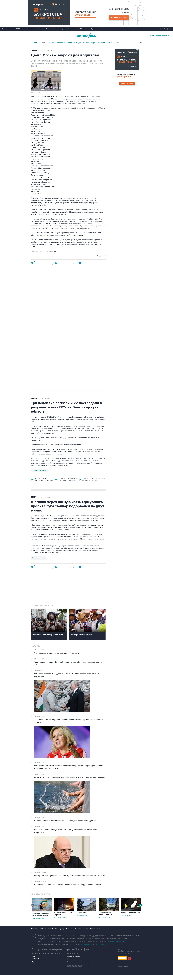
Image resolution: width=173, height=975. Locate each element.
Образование (84, 29)
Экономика (60, 43)
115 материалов (82, 916)
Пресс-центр (59, 929)
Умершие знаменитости (130, 913)
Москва (86, 43)
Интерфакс (86, 35)
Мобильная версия (8, 29)
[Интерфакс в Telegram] (71, 966)
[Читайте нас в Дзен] (68, 966)
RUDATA (69, 960)
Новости (101, 43)
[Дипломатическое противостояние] (109, 910)
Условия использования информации (129, 963)
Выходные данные (123, 965)
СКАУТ (34, 960)
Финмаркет (56, 29)
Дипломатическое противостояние (106, 914)
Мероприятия (95, 29)
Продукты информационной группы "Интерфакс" (61, 949)
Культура (77, 43)
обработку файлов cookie (117, 941)
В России (42, 43)
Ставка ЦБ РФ (82, 913)
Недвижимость (73, 29)
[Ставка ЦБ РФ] (86, 910)
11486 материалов (60, 918)
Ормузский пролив (38, 558)
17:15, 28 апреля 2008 (46, 50)
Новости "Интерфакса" (73, 956)
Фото (118, 43)
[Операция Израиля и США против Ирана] (42, 911)
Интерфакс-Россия (44, 29)
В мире (51, 43)
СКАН (69, 958)
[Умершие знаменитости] (131, 910)
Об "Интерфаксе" (21, 29)
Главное (34, 43)
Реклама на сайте (81, 929)
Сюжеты (110, 43)
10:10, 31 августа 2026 (46, 280)
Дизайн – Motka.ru (123, 966)
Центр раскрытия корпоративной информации (80, 962)
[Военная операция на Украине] (64, 910)
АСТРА (34, 964)
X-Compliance (35, 958)
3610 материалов (38, 919)
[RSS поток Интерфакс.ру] (77, 966)
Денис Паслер (48, 328)
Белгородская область (39, 471)
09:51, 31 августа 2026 (44, 497)
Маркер (34, 962)
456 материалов (126, 916)
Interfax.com (33, 29)
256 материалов (104, 918)
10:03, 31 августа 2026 (46, 398)
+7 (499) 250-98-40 (86, 944)
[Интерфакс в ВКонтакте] (74, 966)
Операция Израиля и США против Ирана (40, 915)
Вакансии (69, 929)
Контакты (34, 929)
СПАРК (34, 956)
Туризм (64, 29)
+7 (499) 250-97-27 (100, 944)
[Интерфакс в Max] (80, 966)
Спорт (69, 43)
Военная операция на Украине (63, 914)
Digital (93, 43)
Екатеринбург (36, 328)
